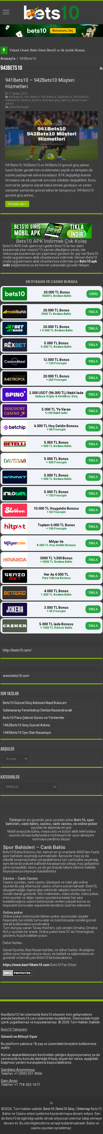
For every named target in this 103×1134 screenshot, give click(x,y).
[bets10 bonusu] (51, 30)
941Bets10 (16, 97)
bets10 (65, 100)
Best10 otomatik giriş (46, 100)
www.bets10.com (16, 676)
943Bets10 (12, 100)
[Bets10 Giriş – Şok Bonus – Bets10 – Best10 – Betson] (51, 12)
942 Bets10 (48, 97)
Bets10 (48, 1109)
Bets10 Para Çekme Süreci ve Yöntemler (33, 718)
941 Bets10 (32, 97)
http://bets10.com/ (17, 650)
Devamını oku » (17, 204)
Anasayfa (7, 58)
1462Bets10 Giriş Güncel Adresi (26, 725)
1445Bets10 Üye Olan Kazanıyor (27, 732)
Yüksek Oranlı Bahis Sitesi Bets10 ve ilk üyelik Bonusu (47, 50)
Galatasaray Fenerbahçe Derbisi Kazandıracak (37, 710)
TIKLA (93, 312)
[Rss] (51, 1103)
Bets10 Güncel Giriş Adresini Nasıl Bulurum (35, 703)
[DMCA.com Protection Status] (17, 973)
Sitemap (83, 1109)
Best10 (25, 100)
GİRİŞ (93, 294)
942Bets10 (64, 97)
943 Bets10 (80, 97)
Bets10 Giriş (65, 1109)
